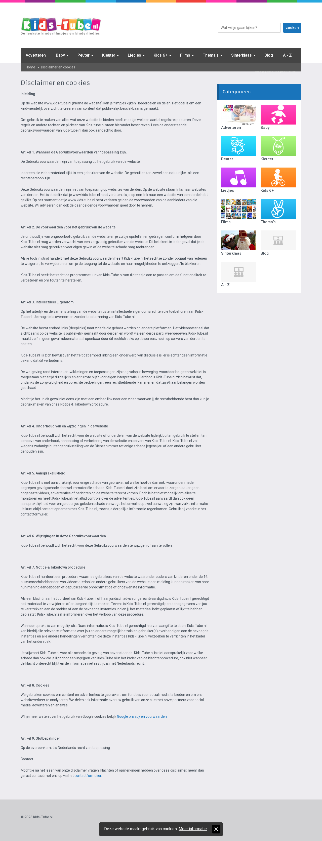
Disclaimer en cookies (58, 67)
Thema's (211, 55)
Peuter (83, 55)
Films (185, 55)
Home (30, 67)
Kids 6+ (161, 55)
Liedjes (134, 55)
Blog (268, 55)
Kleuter (108, 55)
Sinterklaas (241, 55)
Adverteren (36, 55)
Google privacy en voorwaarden (142, 716)
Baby (60, 55)
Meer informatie (193, 828)
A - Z (287, 55)
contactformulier (87, 776)
